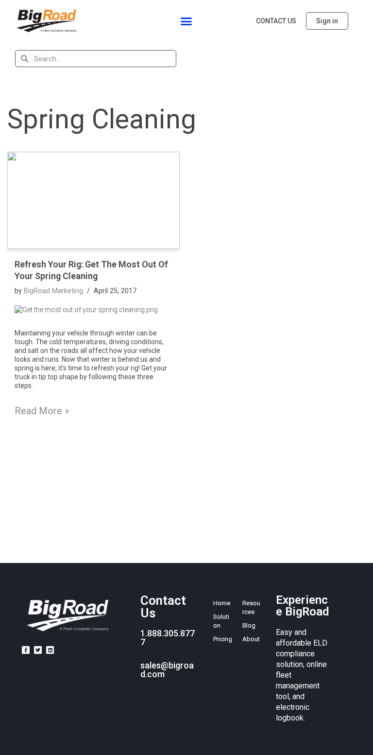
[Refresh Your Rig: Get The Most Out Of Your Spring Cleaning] (93, 200)
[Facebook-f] (26, 650)
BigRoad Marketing (53, 291)
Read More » (42, 411)
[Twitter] (38, 650)
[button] (186, 21)
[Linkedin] (50, 650)
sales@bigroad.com (167, 669)
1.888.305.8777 (167, 637)
